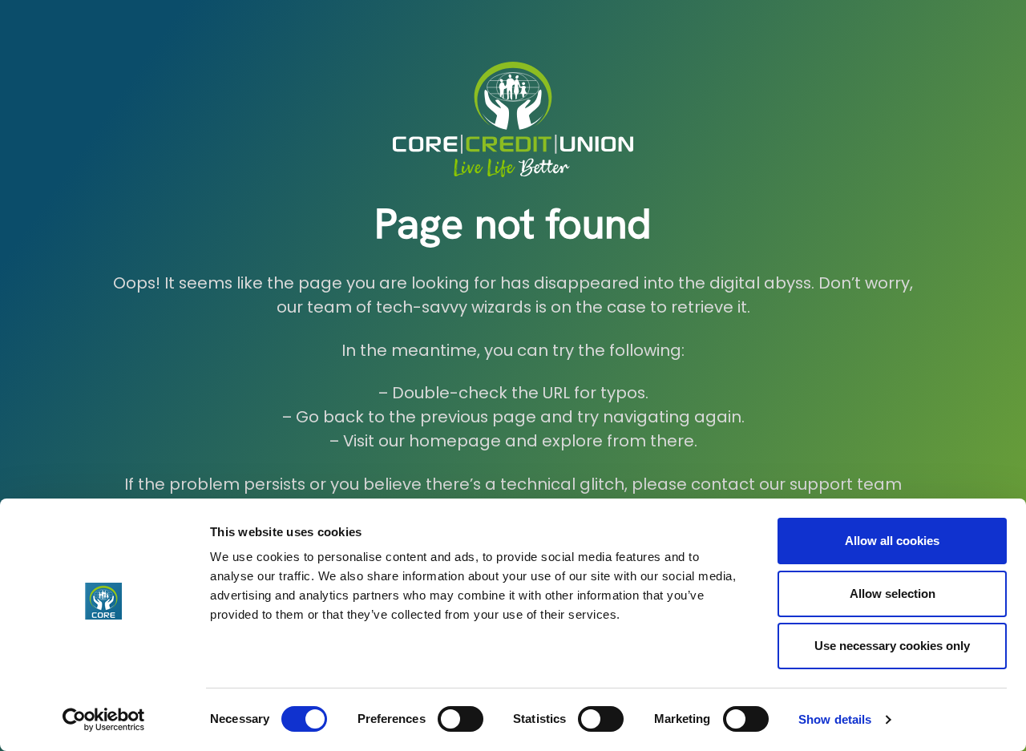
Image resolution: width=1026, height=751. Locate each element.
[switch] (460, 719)
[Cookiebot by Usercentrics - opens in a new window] (104, 720)
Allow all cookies (892, 540)
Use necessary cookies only (892, 645)
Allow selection (892, 593)
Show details (834, 719)
